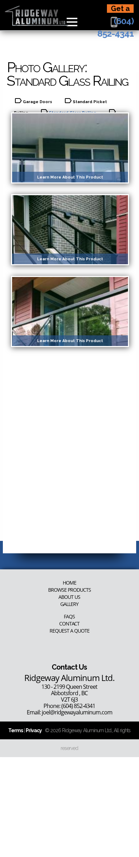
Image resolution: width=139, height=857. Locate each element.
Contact (69, 624)
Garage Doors (37, 102)
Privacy (34, 730)
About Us (69, 597)
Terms (15, 730)
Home (69, 583)
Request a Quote (69, 631)
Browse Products (69, 590)
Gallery (69, 604)
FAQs (69, 616)
